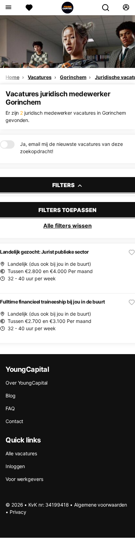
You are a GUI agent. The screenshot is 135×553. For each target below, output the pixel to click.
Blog (11, 395)
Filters (64, 185)
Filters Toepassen (67, 210)
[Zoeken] (108, 7)
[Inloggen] (126, 7)
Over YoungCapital (26, 383)
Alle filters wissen (67, 225)
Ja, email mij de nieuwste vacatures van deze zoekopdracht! (71, 147)
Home (12, 77)
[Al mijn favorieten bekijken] (29, 7)
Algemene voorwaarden (100, 505)
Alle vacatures (21, 453)
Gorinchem (73, 77)
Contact (14, 421)
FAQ (10, 408)
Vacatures (39, 77)
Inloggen (15, 466)
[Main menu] (8, 7)
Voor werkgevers (24, 479)
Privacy (18, 512)
